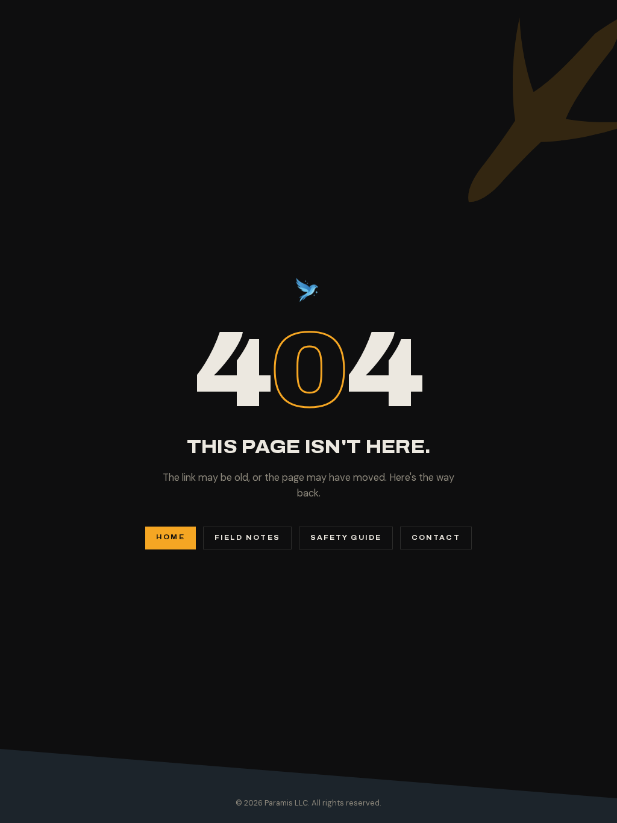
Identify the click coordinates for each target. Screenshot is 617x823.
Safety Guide (345, 537)
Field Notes (247, 537)
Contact (436, 537)
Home (170, 537)
